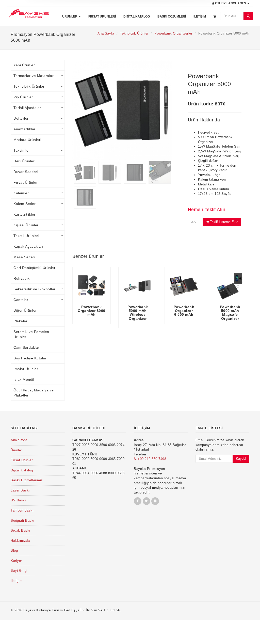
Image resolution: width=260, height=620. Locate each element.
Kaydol (241, 458)
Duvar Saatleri (25, 172)
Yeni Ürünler (24, 65)
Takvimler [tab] (21, 150)
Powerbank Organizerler (173, 33)
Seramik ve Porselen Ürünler (31, 334)
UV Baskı (18, 500)
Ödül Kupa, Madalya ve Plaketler (33, 392)
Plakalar (20, 321)
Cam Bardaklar (26, 347)
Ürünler (70, 16)
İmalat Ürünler (25, 369)
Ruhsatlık (21, 278)
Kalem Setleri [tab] (25, 204)
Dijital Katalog (136, 16)
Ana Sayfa (106, 33)
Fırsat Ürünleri (102, 16)
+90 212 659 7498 (151, 459)
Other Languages (230, 3)
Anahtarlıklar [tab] (24, 129)
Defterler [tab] (21, 118)
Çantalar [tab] (20, 300)
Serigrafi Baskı (23, 520)
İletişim (199, 16)
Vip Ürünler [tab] (23, 97)
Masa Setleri (24, 257)
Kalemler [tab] (21, 193)
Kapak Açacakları (28, 246)
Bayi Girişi (19, 571)
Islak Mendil (23, 379)
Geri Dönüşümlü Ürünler (34, 268)
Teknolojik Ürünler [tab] (28, 86)
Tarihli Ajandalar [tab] (27, 108)
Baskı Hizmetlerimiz (27, 480)
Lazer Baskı (20, 490)
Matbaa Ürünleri (27, 140)
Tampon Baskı (22, 510)
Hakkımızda (20, 541)
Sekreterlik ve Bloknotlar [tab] (34, 289)
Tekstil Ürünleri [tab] (26, 236)
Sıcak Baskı (20, 530)
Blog (14, 550)
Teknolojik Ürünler (134, 33)
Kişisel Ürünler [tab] (26, 225)
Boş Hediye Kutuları (30, 358)
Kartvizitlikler (24, 214)
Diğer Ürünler (25, 310)
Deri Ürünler (24, 161)
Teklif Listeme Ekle (223, 222)
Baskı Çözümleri (171, 16)
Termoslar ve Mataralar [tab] (33, 76)
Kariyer (16, 561)
